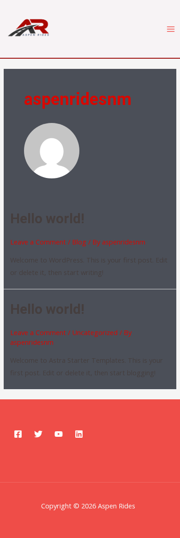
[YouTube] (58, 434)
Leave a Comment (38, 241)
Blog (79, 241)
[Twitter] (38, 434)
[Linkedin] (79, 434)
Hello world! (47, 218)
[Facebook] (18, 434)
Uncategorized (95, 332)
